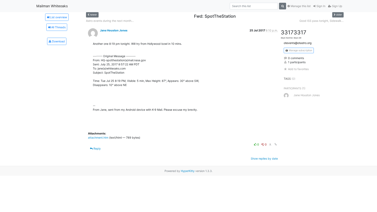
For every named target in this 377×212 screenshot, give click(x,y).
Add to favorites (298, 69)
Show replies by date (264, 158)
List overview (58, 17)
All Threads (58, 27)
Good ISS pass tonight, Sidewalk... (321, 20)
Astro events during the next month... (110, 20)
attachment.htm (98, 137)
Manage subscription (300, 50)
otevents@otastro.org (298, 43)
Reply (97, 148)
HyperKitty (188, 171)
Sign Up (336, 6)
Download (58, 41)
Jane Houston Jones (113, 30)
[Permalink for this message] (276, 144)
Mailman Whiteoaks (52, 6)
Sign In (320, 6)
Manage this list (300, 6)
